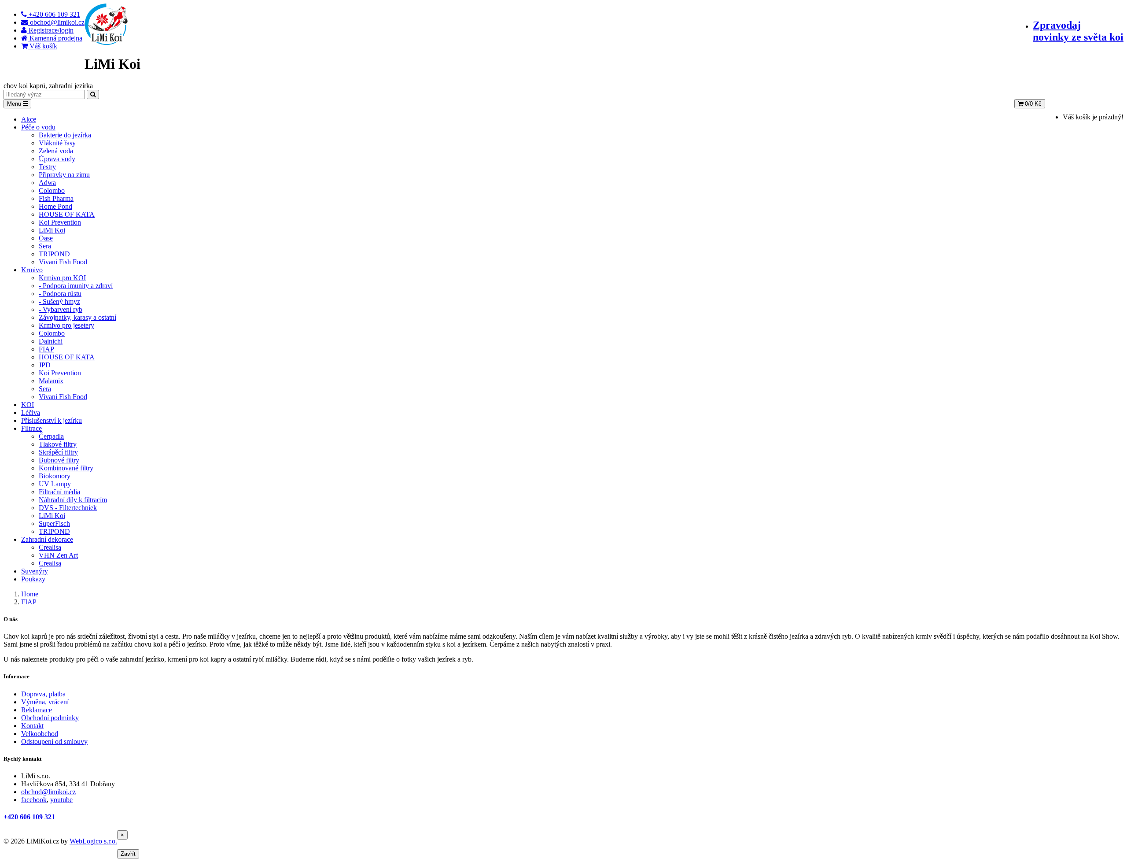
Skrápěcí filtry (58, 452)
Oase (46, 238)
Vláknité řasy (57, 143)
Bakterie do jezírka (65, 135)
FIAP (46, 349)
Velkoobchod (39, 733)
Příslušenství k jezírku (51, 420)
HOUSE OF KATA (67, 214)
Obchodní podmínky (50, 717)
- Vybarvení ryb (60, 309)
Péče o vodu (38, 127)
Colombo (52, 190)
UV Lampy (55, 484)
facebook (34, 799)
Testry (47, 166)
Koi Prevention (60, 222)
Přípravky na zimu (64, 174)
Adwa (47, 182)
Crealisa (50, 547)
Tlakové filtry (58, 444)
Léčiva (30, 412)
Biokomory (54, 476)
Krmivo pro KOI (62, 277)
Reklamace (36, 710)
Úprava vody (57, 159)
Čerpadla (51, 436)
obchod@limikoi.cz (48, 791)
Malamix (51, 381)
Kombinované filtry (66, 468)
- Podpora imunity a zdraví (76, 285)
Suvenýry (34, 571)
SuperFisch (54, 523)
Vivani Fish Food (63, 262)
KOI (27, 404)
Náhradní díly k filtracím (73, 499)
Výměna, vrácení (45, 702)
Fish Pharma (56, 198)
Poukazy (33, 579)
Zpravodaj (1078, 31)
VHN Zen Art (58, 555)
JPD (45, 365)
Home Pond (55, 206)
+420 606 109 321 (29, 817)
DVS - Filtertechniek (68, 507)
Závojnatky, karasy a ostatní (77, 317)
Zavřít (128, 854)
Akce (28, 119)
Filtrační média (59, 492)
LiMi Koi (52, 230)
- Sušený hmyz (59, 301)
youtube (61, 799)
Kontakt (32, 725)
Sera (45, 246)
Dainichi (51, 341)
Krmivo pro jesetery (66, 325)
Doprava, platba (43, 694)
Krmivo (32, 270)
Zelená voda (56, 151)
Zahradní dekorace (47, 539)
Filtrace (31, 428)
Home (29, 594)
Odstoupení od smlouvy (54, 741)
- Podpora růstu (60, 293)
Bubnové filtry (59, 460)
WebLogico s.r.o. (93, 841)
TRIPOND (54, 254)
